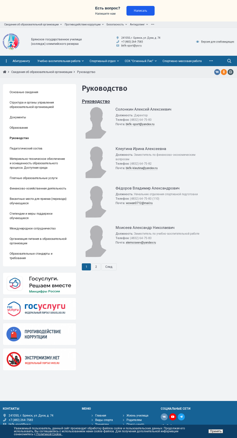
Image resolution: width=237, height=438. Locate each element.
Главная (100, 415)
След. (109, 267)
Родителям (134, 420)
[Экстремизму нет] (39, 359)
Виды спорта (104, 420)
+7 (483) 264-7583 (132, 41)
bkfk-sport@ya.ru (131, 45)
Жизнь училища (137, 415)
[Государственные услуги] (39, 309)
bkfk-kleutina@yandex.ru (142, 168)
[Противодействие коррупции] (39, 334)
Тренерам (102, 424)
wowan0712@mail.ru (139, 203)
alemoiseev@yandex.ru (141, 242)
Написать (140, 10)
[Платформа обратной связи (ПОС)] (39, 283)
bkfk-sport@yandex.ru (140, 124)
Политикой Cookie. (49, 434)
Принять (216, 431)
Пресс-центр (135, 424)
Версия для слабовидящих (217, 41)
